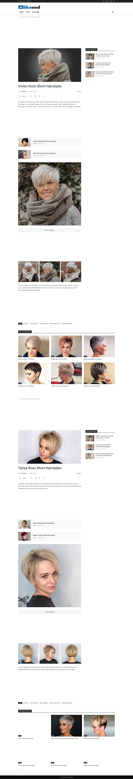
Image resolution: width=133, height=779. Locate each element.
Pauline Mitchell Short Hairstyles (44, 141)
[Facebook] (104, 1)
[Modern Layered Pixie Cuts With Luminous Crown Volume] (90, 56)
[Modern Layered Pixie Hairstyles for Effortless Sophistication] (90, 74)
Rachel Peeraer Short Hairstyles (44, 153)
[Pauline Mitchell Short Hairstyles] (24, 142)
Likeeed (24, 91)
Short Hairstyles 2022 (67, 323)
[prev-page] (87, 81)
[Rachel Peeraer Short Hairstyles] (24, 154)
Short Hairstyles (44, 323)
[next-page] (89, 81)
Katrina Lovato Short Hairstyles (26, 386)
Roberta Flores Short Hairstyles (92, 386)
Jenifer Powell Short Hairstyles (26, 359)
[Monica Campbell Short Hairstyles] (99, 346)
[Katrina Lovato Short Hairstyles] (33, 373)
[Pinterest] (109, 1)
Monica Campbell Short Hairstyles (92, 359)
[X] (114, 1)
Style (24, 17)
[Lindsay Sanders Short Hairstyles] (66, 373)
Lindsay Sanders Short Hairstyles (59, 386)
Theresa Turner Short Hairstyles (59, 359)
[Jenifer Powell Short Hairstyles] (33, 346)
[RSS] (111, 1)
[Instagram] (106, 1)
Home (19, 17)
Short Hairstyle (34, 323)
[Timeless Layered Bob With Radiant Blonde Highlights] (90, 65)
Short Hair (25, 323)
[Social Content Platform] (32, 7)
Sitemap (71, 777)
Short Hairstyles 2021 (54, 323)
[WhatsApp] (43, 96)
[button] (112, 12)
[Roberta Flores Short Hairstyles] (99, 373)
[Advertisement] (66, 33)
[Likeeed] (19, 91)
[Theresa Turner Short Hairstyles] (66, 346)
